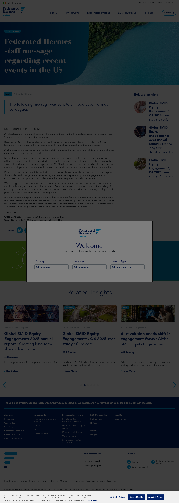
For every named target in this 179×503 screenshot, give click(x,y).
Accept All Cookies (155, 497)
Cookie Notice (92, 500)
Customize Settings (117, 497)
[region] (89, 497)
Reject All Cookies (136, 497)
